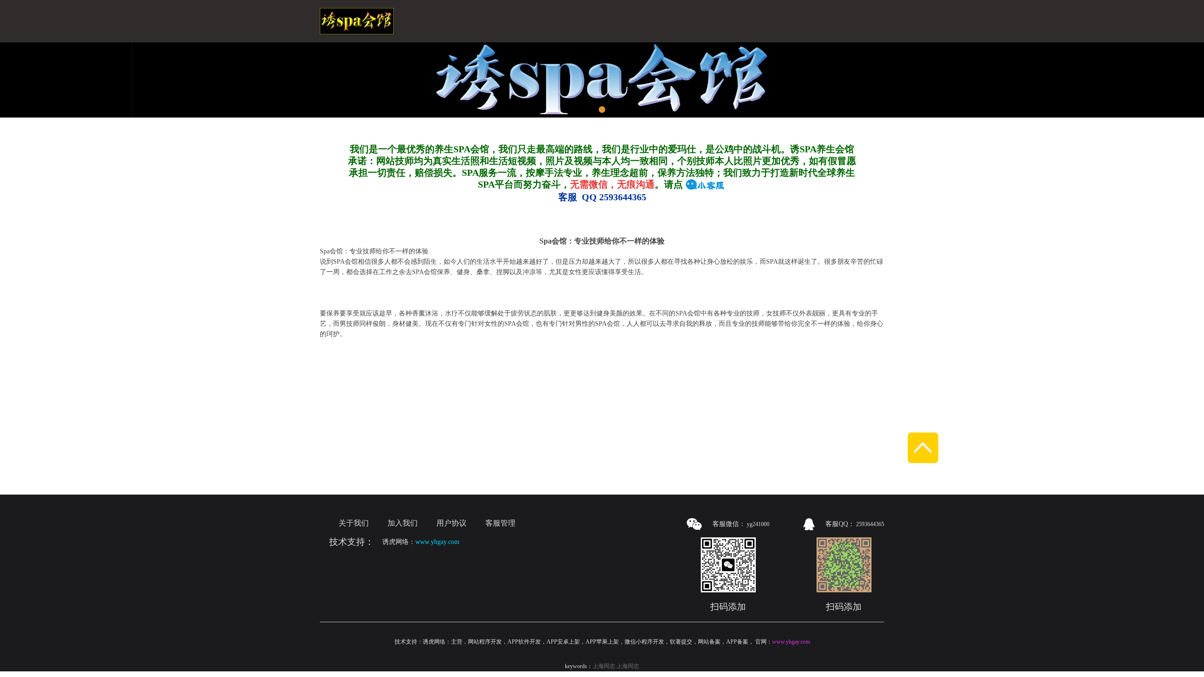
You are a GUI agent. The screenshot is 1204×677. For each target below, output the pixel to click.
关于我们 (354, 523)
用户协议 (451, 523)
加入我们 (403, 523)
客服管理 (500, 523)
